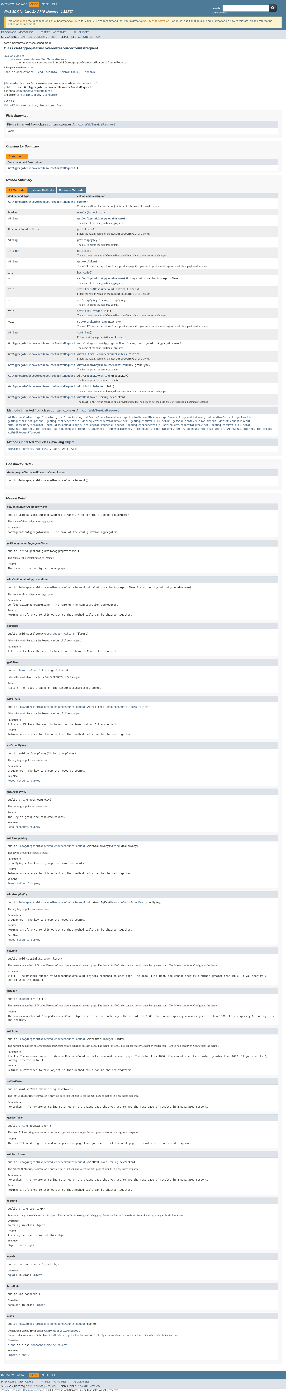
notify (27, 448)
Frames (45, 32)
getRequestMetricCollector (150, 421)
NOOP (11, 131)
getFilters (85, 229)
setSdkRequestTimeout (69, 428)
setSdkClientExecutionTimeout (29, 428)
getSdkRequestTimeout (234, 421)
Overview (7, 4)
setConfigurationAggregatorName (100, 278)
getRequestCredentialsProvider (104, 421)
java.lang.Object (14, 55)
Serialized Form (51, 105)
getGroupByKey (87, 240)
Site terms (16, 1390)
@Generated (11, 83)
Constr (39, 37)
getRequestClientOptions (25, 421)
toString (83, 332)
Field (28, 37)
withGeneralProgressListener (110, 428)
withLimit (84, 386)
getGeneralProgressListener (183, 417)
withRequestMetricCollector (203, 428)
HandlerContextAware (18, 72)
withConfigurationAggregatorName (101, 343)
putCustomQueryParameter (25, 424)
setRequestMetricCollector (230, 424)
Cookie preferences (33, 1390)
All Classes (81, 32)
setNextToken (86, 321)
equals (81, 212)
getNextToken (86, 261)
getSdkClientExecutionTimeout (194, 421)
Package (21, 4)
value (25, 83)
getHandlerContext (220, 417)
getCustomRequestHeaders (142, 417)
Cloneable (89, 72)
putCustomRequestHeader (63, 424)
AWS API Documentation (20, 105)
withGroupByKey (88, 365)
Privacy (5, 1390)
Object (92, 212)
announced (20, 20)
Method (51, 37)
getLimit (83, 250)
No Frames (59, 32)
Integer (13, 250)
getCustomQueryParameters (102, 417)
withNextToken (87, 397)
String (13, 218)
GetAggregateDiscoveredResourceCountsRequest (41, 168)
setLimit (83, 310)
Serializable (69, 72)
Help (54, 4)
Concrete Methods (71, 190)
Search (215, 8)
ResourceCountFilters (23, 229)
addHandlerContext (21, 417)
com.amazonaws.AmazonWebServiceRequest (38, 59)
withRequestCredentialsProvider (157, 428)
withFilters (85, 354)
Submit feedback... (220, 12)
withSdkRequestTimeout (24, 432)
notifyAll (43, 448)
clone (81, 201)
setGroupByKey (87, 300)
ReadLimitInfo (47, 72)
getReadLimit (245, 417)
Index (45, 4)
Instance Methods (42, 190)
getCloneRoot (46, 417)
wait (56, 448)
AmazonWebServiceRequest (34, 90)
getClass (14, 448)
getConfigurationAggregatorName (100, 218)
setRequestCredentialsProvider (185, 424)
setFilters (85, 289)
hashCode (83, 272)
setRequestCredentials (143, 424)
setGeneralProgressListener (104, 424)
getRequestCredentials (62, 421)
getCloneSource (70, 417)
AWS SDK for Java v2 (155, 20)
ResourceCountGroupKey (116, 365)
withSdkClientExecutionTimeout (249, 428)
